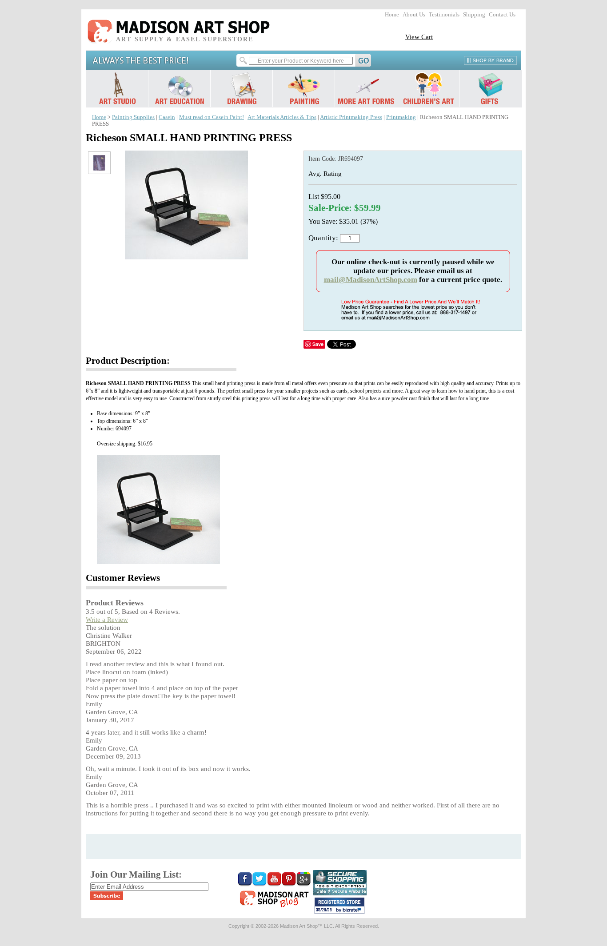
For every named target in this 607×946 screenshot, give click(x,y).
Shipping (474, 15)
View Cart (419, 36)
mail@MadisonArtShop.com (370, 279)
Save (317, 344)
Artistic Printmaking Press (351, 117)
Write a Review (107, 619)
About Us (414, 15)
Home (392, 15)
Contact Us (502, 15)
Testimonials (444, 15)
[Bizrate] (353, 910)
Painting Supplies (133, 117)
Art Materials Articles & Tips (282, 117)
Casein (167, 117)
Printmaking (401, 117)
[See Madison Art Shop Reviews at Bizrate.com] (339, 906)
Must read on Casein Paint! (211, 117)
